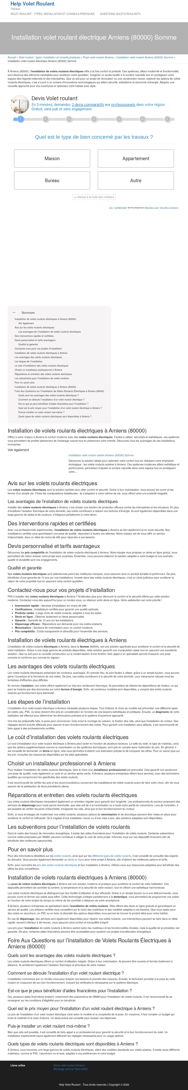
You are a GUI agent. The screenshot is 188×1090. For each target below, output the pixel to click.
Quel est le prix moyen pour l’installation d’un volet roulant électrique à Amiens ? (60, 408)
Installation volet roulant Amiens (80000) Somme (144, 57)
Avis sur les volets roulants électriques (34, 327)
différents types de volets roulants (111, 856)
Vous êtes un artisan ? (169, 208)
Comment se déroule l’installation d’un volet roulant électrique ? (51, 399)
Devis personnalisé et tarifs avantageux (35, 340)
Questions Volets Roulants (120, 14)
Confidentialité (120, 208)
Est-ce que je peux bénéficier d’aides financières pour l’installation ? (53, 403)
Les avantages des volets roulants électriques (38, 357)
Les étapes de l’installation (28, 361)
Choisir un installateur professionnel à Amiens (38, 370)
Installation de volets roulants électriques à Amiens (41, 353)
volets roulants (62, 856)
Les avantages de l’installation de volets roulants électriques (49, 331)
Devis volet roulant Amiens (69, 1065)
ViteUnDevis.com (151, 208)
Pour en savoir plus (25, 382)
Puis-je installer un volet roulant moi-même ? (41, 412)
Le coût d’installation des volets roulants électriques (41, 365)
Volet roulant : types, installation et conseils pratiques (52, 14)
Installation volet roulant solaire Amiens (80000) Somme (101, 455)
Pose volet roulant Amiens (98, 57)
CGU (111, 208)
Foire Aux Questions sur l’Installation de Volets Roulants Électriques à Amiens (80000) (59, 391)
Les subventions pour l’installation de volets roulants (42, 378)
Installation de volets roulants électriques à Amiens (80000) (45, 319)
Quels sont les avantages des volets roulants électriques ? (48, 395)
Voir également (26, 323)
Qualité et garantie (28, 344)
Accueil (12, 57)
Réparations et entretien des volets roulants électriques (43, 374)
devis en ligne (76, 859)
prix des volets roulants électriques (57, 865)
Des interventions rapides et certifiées (34, 336)
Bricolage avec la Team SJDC (71, 1069)
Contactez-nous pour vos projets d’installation (38, 348)
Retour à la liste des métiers (95, 197)
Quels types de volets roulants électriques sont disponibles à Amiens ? (54, 416)
